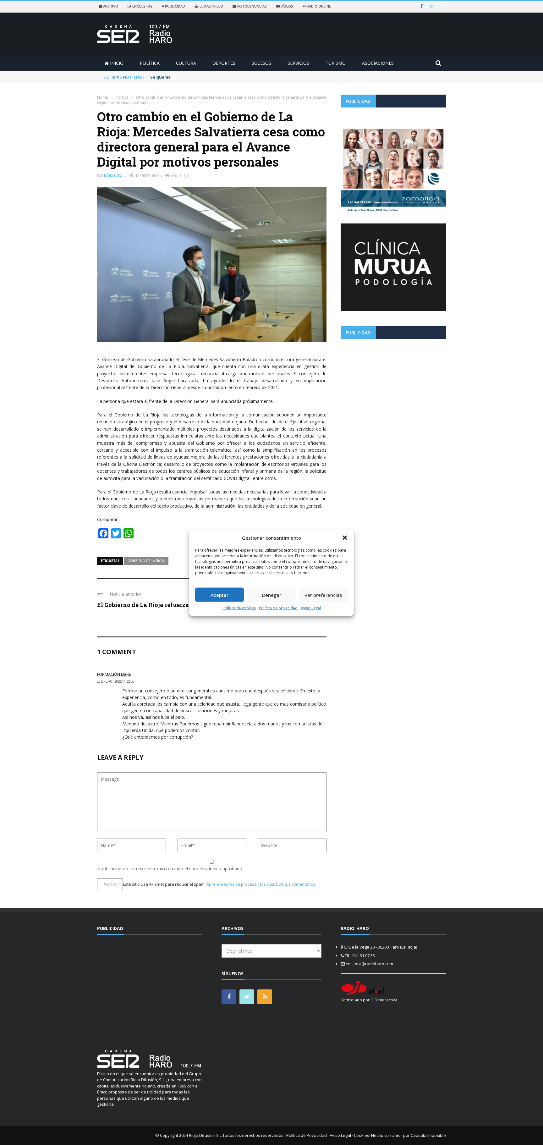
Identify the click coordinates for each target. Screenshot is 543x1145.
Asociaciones (378, 63)
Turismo (336, 63)
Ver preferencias (323, 595)
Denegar (271, 595)
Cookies (361, 1135)
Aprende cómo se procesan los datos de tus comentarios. (261, 884)
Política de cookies (239, 608)
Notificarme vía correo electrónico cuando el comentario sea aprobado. (170, 869)
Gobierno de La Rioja (146, 561)
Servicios (298, 63)
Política (150, 63)
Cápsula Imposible (428, 1135)
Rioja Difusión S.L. (205, 1135)
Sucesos (261, 63)
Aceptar (219, 595)
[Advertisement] (393, 388)
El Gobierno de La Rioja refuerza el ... (148, 604)
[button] (345, 537)
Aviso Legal (311, 608)
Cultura (186, 63)
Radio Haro (113, 175)
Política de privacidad (278, 608)
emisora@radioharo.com (369, 963)
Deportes (223, 63)
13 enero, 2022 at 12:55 (115, 681)
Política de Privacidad (306, 1135)
